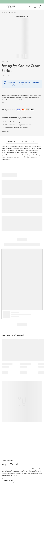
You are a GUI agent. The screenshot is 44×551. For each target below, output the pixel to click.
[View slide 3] (27, 56)
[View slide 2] (22, 56)
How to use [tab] (28, 141)
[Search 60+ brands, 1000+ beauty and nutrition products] (30, 6)
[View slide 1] (17, 56)
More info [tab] (13, 141)
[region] (22, 38)
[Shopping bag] (40, 6)
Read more (5, 102)
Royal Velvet (7, 61)
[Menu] (3, 6)
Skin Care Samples (10, 12)
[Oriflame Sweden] (10, 6)
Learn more (5, 132)
